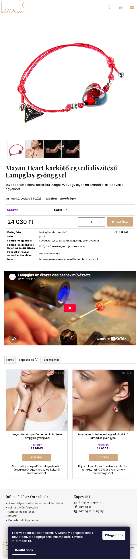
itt (29, 541)
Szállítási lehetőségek (61, 198)
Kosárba (122, 222)
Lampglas (85, 507)
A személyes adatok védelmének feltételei (35, 503)
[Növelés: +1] (100, 222)
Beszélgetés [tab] (51, 360)
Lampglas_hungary (91, 511)
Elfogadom (114, 535)
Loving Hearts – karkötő (53, 232)
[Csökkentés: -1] (82, 222)
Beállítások (24, 550)
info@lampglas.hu (90, 502)
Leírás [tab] (10, 360)
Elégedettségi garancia (23, 520)
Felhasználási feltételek (23, 507)
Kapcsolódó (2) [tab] (29, 360)
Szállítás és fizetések (21, 512)
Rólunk (12, 516)
